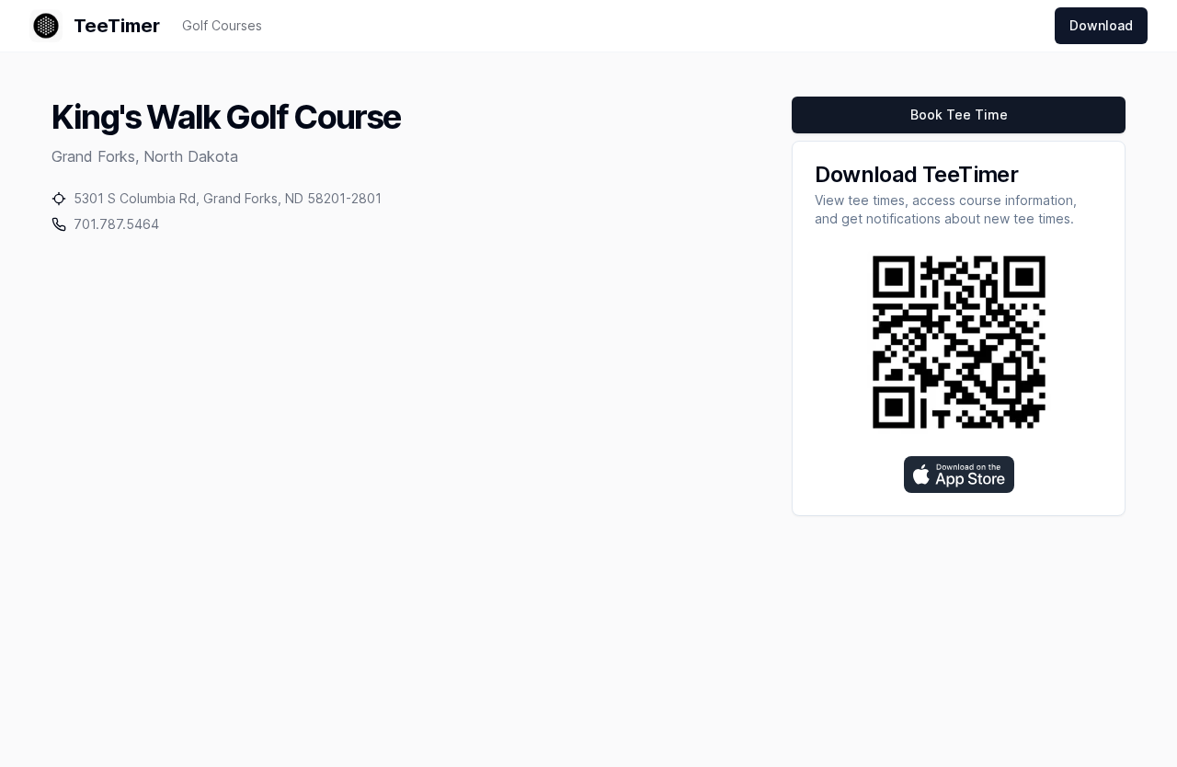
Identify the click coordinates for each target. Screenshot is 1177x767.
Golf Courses (222, 25)
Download (1101, 25)
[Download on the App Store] (959, 474)
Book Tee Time (959, 114)
